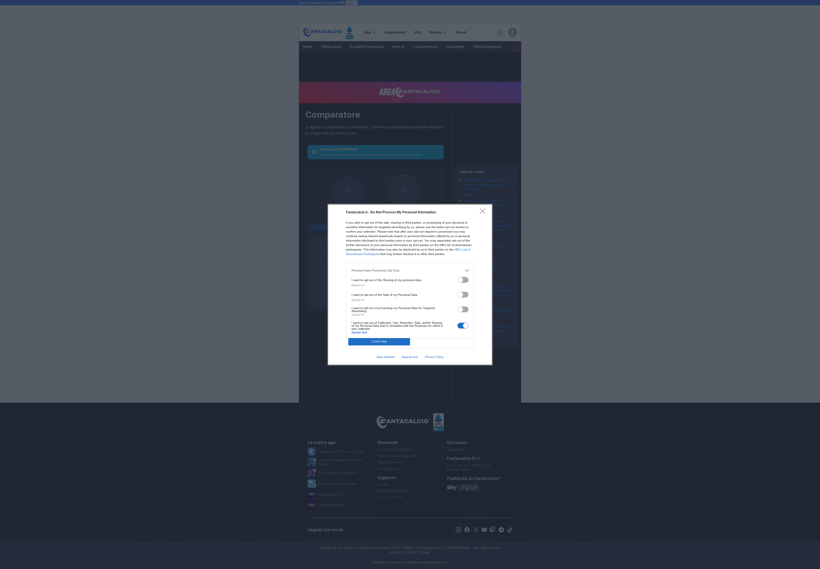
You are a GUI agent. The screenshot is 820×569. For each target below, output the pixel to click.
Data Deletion (386, 357)
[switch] (463, 280)
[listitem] (410, 270)
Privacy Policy (434, 357)
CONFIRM (379, 341)
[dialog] (410, 284)
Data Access (410, 357)
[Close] (484, 212)
